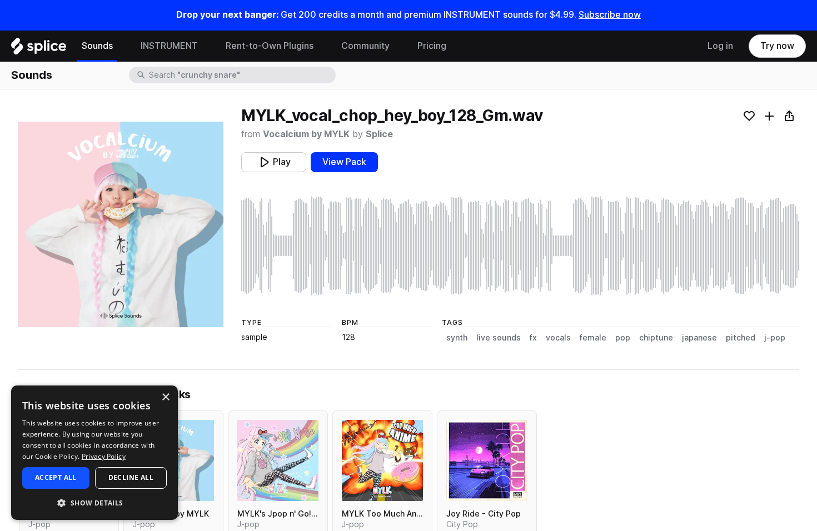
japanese (699, 337)
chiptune (656, 337)
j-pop (774, 337)
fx (533, 337)
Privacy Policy (104, 456)
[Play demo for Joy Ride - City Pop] (487, 460)
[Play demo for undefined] (120, 224)
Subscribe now (610, 14)
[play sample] (520, 246)
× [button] (165, 397)
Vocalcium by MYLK (306, 134)
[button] (94, 502)
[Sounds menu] (121, 46)
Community (365, 46)
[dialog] (94, 452)
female (593, 337)
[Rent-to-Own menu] (322, 46)
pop (622, 337)
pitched (740, 337)
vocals (558, 337)
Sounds (97, 46)
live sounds (498, 337)
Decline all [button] (130, 477)
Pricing (431, 46)
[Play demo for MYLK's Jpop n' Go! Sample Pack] (278, 460)
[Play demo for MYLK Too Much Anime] (382, 460)
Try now (777, 46)
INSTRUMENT (169, 46)
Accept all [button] (56, 477)
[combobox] (241, 75)
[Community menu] (398, 46)
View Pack (344, 162)
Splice (379, 134)
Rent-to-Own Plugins (269, 46)
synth (456, 337)
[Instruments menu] (206, 46)
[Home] (38, 49)
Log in (720, 46)
